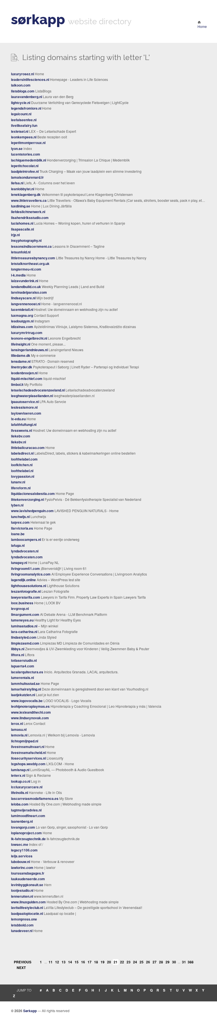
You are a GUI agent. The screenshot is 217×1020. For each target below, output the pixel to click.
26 (148, 961)
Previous (22, 961)
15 (77, 961)
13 (64, 961)
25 (142, 961)
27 (155, 961)
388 (190, 961)
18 (96, 961)
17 (90, 961)
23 (129, 961)
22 (122, 961)
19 (103, 961)
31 (184, 961)
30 (174, 961)
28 (161, 961)
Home (202, 26)
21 (116, 961)
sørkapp (38, 19)
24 (135, 961)
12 (57, 961)
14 (70, 961)
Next (21, 967)
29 (168, 961)
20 (109, 961)
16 (83, 961)
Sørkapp (30, 1010)
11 (51, 961)
